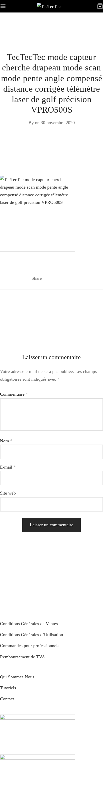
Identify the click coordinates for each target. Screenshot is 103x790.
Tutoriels (8, 687)
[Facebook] (48, 278)
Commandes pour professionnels (29, 645)
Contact (7, 698)
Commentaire (14, 394)
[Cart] (100, 6)
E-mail (8, 467)
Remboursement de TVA (22, 656)
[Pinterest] (67, 278)
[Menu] (3, 6)
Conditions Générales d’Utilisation (31, 634)
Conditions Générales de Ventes (29, 623)
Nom (6, 440)
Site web (8, 493)
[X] (57, 278)
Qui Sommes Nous (17, 676)
